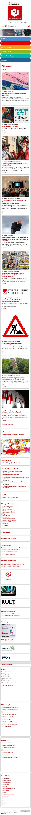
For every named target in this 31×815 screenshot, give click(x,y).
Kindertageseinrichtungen (9, 788)
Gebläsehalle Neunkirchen (9, 745)
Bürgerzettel (6, 517)
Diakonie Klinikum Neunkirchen (10, 724)
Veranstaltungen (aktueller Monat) (11, 463)
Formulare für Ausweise (9, 554)
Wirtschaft (4, 60)
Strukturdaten (6, 800)
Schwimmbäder (6, 798)
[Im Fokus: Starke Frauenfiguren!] (15, 399)
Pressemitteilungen (7, 506)
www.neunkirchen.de (8, 685)
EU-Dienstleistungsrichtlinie (10, 511)
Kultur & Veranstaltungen (7, 56)
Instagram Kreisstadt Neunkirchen (11, 615)
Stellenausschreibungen (9, 507)
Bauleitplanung (6, 515)
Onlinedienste (5, 532)
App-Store (10, 639)
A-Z (6, 22)
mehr (4, 103)
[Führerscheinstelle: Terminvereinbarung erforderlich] (15, 81)
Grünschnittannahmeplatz (9, 520)
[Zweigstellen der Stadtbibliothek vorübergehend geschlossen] (15, 291)
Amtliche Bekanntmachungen (10, 497)
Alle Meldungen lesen (8, 424)
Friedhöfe (5, 786)
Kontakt (17, 22)
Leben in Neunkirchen (7, 43)
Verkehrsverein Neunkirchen (9, 717)
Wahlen (4, 804)
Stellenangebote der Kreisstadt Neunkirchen (14, 434)
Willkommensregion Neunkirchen (10, 757)
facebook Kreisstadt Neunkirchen (11, 613)
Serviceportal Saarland (8, 742)
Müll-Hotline (6, 523)
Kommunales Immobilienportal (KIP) (11, 750)
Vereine (4, 802)
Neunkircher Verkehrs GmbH (9, 721)
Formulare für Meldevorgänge (10, 551)
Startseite (23, 22)
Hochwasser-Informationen (9, 521)
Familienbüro (6, 784)
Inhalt (10, 22)
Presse (4, 792)
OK (25, 811)
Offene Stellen (6, 790)
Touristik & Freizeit (6, 51)
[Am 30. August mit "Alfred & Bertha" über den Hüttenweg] (15, 148)
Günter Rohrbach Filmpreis (9, 747)
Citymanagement (7, 514)
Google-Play (11, 641)
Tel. (2, 678)
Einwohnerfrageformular (9, 518)
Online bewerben (6, 432)
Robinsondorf (6, 796)
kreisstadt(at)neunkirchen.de (9, 682)
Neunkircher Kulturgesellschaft (10, 714)
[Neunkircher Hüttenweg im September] (15, 365)
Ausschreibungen (7, 509)
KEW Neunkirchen (7, 719)
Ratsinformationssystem (9, 512)
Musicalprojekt (6, 754)
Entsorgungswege (7, 782)
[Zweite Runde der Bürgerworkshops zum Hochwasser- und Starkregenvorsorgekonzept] (15, 186)
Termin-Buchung (6, 545)
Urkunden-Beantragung (8, 560)
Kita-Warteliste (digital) (8, 539)
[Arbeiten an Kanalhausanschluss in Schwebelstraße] (15, 326)
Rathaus (3, 38)
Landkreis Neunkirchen (8, 752)
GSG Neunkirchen (7, 726)
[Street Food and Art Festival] (15, 115)
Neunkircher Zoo (7, 712)
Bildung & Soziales (6, 47)
